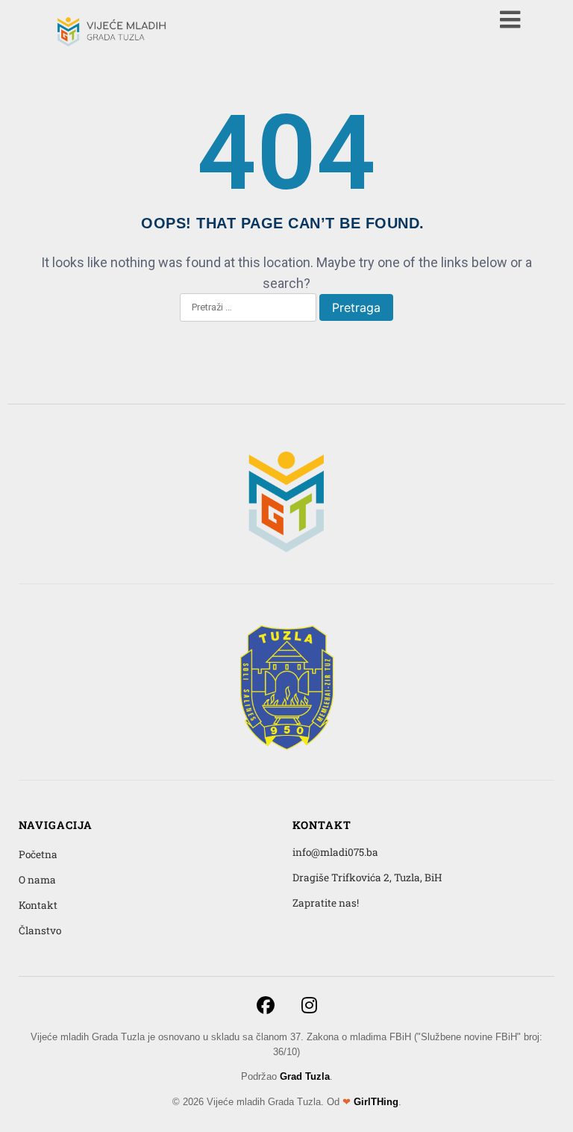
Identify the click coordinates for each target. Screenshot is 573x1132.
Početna (38, 854)
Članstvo (40, 930)
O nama (37, 879)
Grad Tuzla (305, 1076)
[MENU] (510, 19)
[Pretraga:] (248, 308)
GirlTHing (376, 1101)
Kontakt (38, 905)
